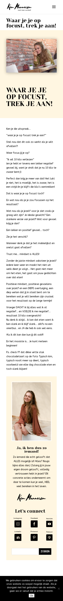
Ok (31, 595)
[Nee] (58, 588)
